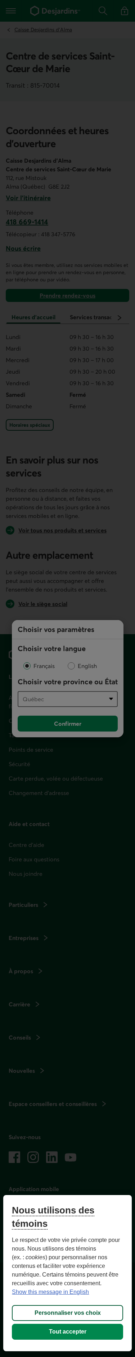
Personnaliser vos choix (68, 1313)
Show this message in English (50, 1292)
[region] (67, 1273)
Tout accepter (67, 1332)
